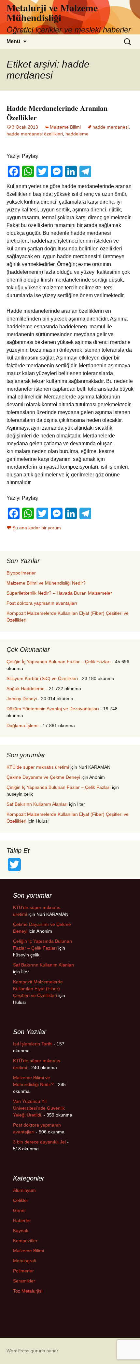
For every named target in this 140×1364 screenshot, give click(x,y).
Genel (19, 1210)
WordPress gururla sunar (32, 1350)
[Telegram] (85, 171)
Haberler (22, 1220)
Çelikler (20, 1200)
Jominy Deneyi (22, 698)
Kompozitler (25, 1240)
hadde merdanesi (110, 127)
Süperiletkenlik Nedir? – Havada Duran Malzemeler (59, 593)
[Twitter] (42, 171)
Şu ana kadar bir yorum (36, 527)
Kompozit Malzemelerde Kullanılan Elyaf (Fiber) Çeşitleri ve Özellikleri (38, 988)
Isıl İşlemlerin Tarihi (32, 1043)
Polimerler (23, 1270)
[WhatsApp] (28, 171)
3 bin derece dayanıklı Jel (39, 1141)
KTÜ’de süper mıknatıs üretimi (38, 767)
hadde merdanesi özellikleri (35, 133)
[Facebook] (14, 171)
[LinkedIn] (71, 171)
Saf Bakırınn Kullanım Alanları (37, 804)
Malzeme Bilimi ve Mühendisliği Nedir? (46, 583)
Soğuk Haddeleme (26, 688)
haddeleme (77, 133)
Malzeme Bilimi (65, 127)
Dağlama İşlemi (22, 725)
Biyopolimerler (21, 572)
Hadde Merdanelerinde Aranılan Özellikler (57, 113)
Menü (13, 41)
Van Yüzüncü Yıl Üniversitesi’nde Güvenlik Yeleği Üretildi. (39, 1108)
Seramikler (24, 1280)
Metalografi (24, 1260)
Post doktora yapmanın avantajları (42, 603)
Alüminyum (24, 1190)
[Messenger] (56, 171)
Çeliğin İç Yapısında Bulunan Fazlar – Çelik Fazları (59, 661)
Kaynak (20, 1230)
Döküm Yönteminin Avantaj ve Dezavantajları (53, 708)
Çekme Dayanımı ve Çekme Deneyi (43, 777)
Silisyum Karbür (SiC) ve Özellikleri (42, 678)
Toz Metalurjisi (27, 1291)
